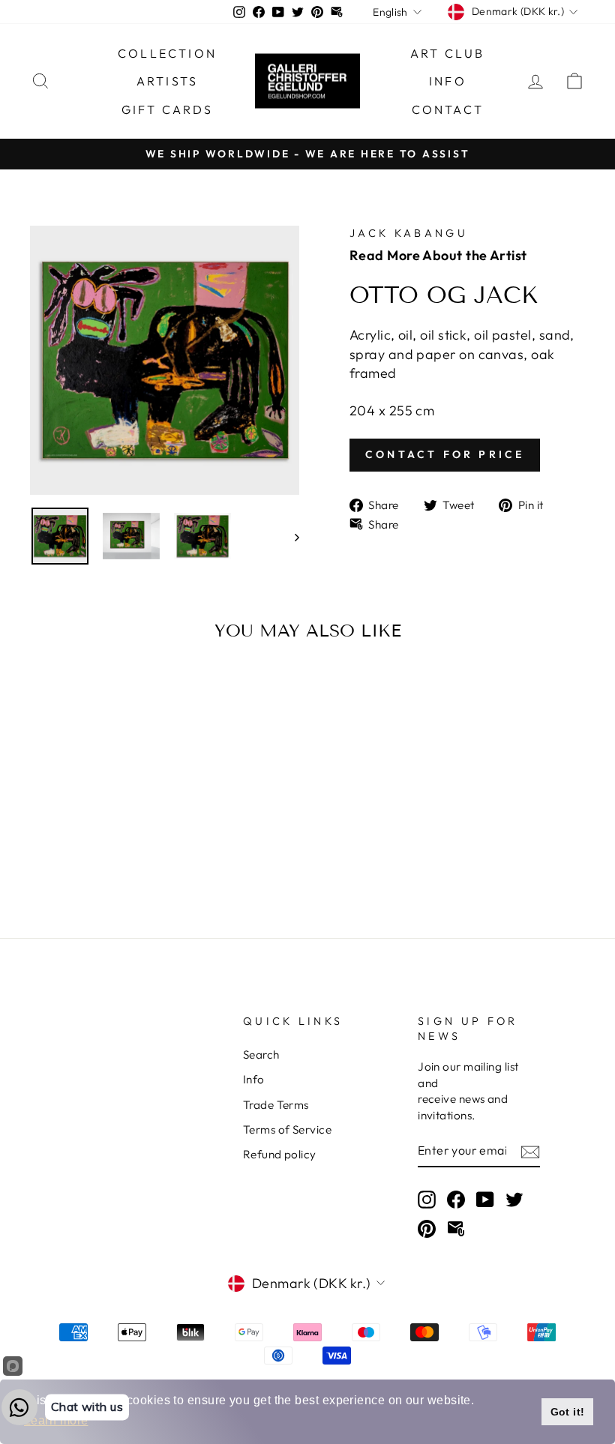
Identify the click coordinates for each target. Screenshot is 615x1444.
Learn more (56, 1420)
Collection (167, 53)
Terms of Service (287, 1129)
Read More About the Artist (438, 255)
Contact (448, 109)
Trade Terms (276, 1105)
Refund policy (279, 1154)
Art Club (447, 53)
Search (261, 1054)
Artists (167, 80)
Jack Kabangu (409, 233)
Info (447, 80)
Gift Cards (168, 109)
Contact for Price (444, 454)
